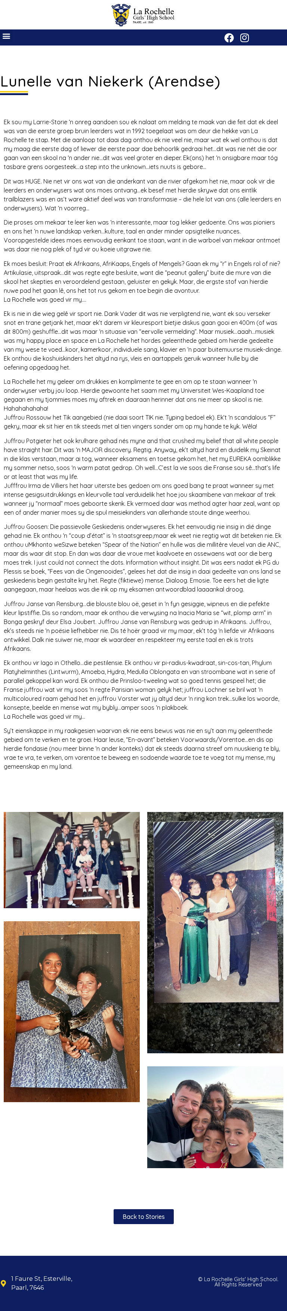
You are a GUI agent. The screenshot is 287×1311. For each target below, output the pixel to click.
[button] (6, 35)
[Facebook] (229, 37)
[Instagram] (244, 37)
